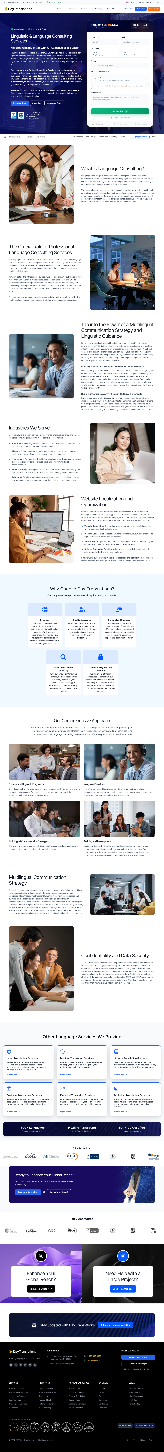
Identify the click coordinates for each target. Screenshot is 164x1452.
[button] (120, 79)
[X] (16, 1365)
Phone (93, 61)
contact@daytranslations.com (62, 1364)
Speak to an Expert (54, 103)
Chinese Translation (77, 1396)
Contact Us (111, 9)
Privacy (128, 1440)
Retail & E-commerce (47, 1404)
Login (158, 2)
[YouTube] (30, 1365)
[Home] (5, 137)
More (154, 137)
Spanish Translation (77, 1388)
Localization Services (17, 1396)
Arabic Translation (76, 1408)
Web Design (91, 137)
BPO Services (77, 137)
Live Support (147, 1369)
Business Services (16, 137)
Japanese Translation (77, 1404)
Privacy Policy (134, 1392)
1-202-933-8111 (93, 1360)
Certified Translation (17, 1400)
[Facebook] (11, 1365)
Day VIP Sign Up (145, 2)
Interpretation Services (18, 1392)
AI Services (13, 1408)
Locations (103, 1408)
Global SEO (124, 137)
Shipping (143, 1440)
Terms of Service (136, 1388)
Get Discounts (126, 1369)
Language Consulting (140, 137)
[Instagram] (25, 1365)
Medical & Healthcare (47, 1392)
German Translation (77, 1400)
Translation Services (17, 1388)
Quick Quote (154, 9)
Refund (152, 1440)
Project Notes (96, 93)
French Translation (76, 1392)
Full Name (95, 37)
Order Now (141, 9)
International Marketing (107, 137)
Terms (135, 1440)
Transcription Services (18, 1404)
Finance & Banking (46, 1400)
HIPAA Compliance (136, 1396)
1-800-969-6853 (94, 1356)
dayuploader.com (128, 86)
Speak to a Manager (123, 1289)
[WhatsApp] (35, 1365)
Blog (101, 1396)
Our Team (103, 1400)
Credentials (137, 1369)
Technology (44, 1396)
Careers (102, 1392)
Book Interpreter (126, 9)
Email (123, 37)
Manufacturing (45, 1408)
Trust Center (134, 1400)
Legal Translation (46, 1388)
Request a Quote (20, 103)
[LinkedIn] (20, 1365)
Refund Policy (134, 1404)
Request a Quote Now (28, 1192)
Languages (96, 48)
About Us (102, 1388)
